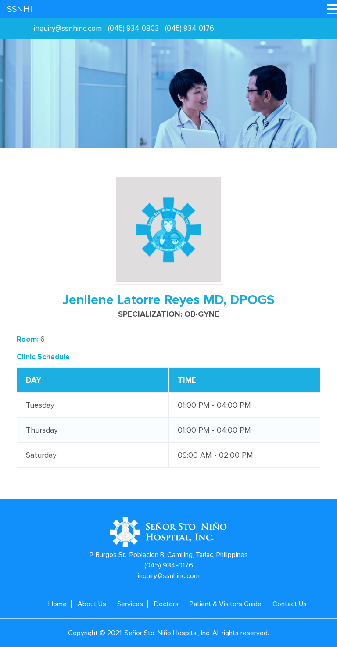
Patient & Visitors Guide (226, 604)
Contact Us (289, 604)
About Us (92, 604)
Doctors (166, 604)
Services (130, 604)
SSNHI (19, 9)
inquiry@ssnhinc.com (68, 28)
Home (57, 604)
